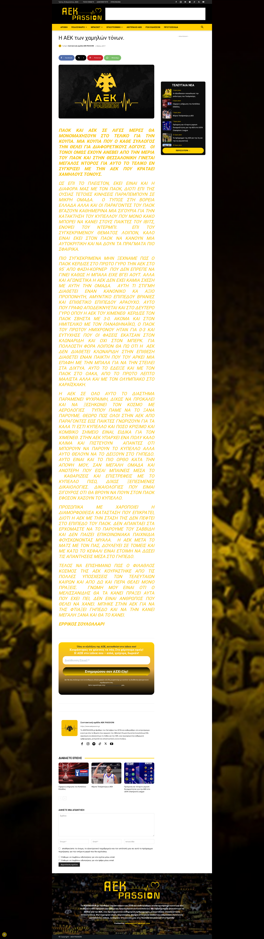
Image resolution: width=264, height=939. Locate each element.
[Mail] (185, 2)
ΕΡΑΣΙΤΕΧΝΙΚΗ (113, 27)
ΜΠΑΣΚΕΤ (95, 27)
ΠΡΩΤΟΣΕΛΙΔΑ (171, 27)
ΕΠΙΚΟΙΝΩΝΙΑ (115, 2)
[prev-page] (60, 798)
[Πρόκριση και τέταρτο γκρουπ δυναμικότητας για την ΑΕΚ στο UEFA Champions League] (139, 773)
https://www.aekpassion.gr (90, 726)
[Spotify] (190, 2)
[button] (202, 27)
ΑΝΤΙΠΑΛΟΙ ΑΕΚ (134, 27)
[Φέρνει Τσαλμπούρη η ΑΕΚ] (106, 773)
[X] (199, 2)
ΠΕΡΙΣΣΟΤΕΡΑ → (183, 150)
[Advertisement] (155, 14)
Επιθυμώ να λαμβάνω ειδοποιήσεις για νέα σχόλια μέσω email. (88, 857)
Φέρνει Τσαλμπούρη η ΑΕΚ (102, 787)
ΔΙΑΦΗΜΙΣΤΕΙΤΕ (102, 2)
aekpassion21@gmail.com (137, 923)
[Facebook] (176, 2)
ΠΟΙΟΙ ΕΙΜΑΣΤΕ (88, 2)
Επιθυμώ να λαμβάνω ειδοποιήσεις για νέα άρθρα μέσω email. (87, 860)
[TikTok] (194, 2)
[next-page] (64, 798)
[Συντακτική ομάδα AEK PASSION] (60, 45)
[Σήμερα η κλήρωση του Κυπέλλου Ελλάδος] (74, 773)
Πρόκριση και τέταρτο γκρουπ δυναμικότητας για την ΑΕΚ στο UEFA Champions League (137, 789)
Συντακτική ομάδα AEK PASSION (81, 46)
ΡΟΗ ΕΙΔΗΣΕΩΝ (153, 27)
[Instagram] (181, 2)
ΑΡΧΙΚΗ (64, 27)
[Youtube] (203, 2)
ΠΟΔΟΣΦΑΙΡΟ (78, 27)
